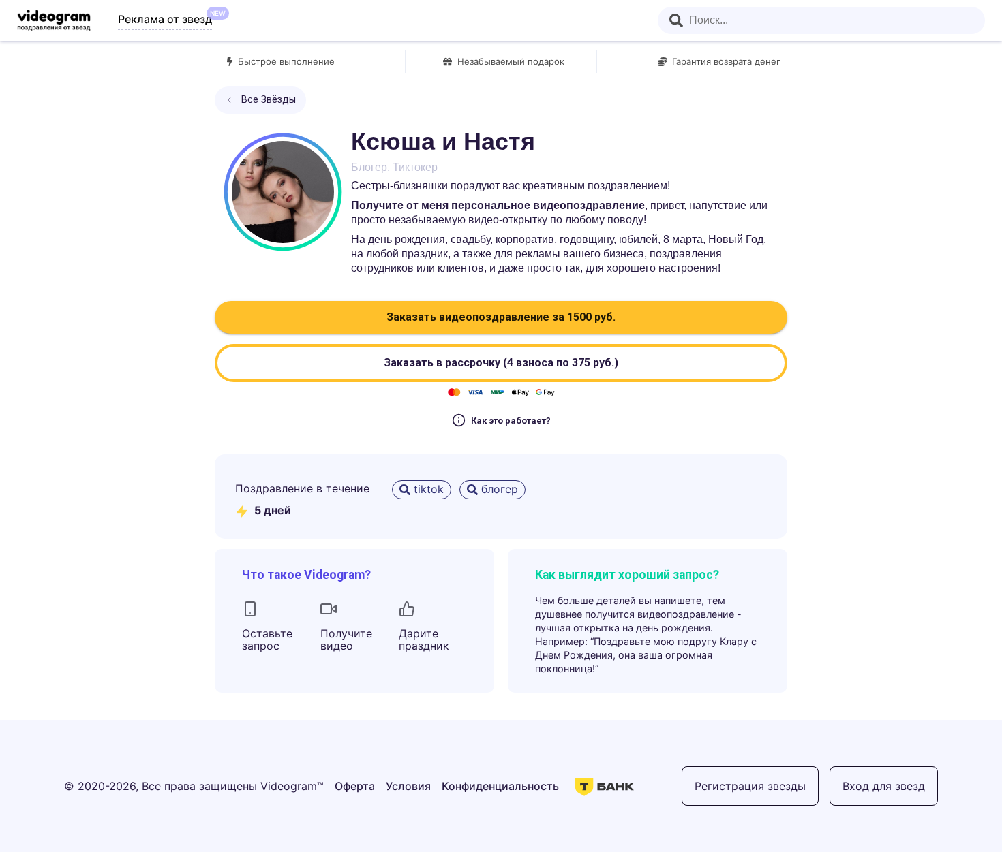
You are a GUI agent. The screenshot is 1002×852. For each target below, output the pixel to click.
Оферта (355, 786)
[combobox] (821, 20)
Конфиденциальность (500, 786)
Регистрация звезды (750, 786)
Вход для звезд (883, 786)
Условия (408, 786)
